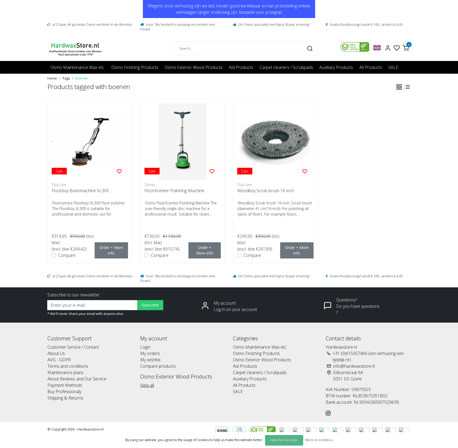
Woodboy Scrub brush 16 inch (265, 191)
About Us (56, 353)
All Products (370, 67)
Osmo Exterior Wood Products (194, 67)
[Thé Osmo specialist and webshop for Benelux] (75, 48)
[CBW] (263, 430)
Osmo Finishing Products (134, 67)
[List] (407, 87)
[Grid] (399, 87)
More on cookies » (319, 440)
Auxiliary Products (336, 67)
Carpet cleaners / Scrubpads (286, 67)
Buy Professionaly (64, 391)
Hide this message (284, 440)
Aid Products (241, 67)
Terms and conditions (67, 366)
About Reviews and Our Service (76, 379)
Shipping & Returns (65, 398)
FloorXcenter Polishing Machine (174, 191)
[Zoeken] (310, 48)
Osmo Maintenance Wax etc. (78, 67)
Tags (66, 78)
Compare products (158, 366)
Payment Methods (64, 385)
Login (145, 347)
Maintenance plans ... (67, 372)
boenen (82, 78)
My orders (150, 353)
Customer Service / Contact (73, 347)
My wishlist (150, 360)
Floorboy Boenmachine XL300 (80, 191)
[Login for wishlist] (119, 171)
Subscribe (150, 305)
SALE (393, 67)
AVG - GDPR (59, 360)
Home (52, 78)
